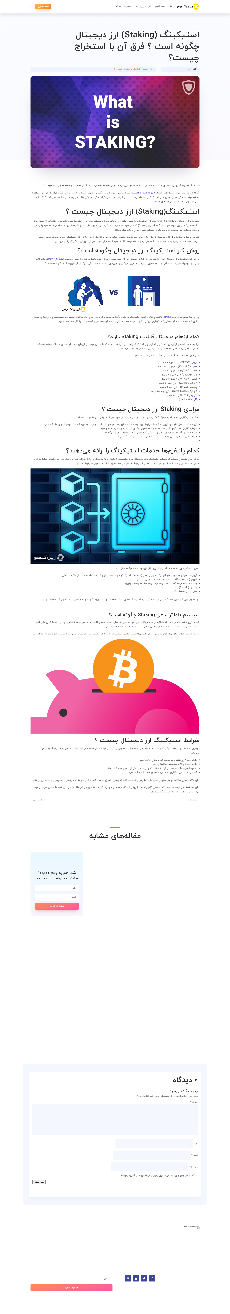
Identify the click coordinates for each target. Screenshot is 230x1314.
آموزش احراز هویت (102, 1232)
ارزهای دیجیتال (148, 69)
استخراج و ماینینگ (132, 69)
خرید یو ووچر (149, 1247)
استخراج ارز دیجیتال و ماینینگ (146, 193)
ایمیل (194, 1155)
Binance (137, 575)
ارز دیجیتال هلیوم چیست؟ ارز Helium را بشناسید (155, 928)
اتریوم (193, 395)
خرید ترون (151, 1242)
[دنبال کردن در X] (144, 1278)
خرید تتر (152, 1237)
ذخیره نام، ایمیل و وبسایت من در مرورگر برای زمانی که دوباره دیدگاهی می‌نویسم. (157, 1175)
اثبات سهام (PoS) (173, 317)
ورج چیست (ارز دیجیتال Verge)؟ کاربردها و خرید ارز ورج (149, 1023)
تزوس (194, 363)
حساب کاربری (160, 6)
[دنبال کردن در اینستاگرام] (136, 1278)
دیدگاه (194, 1102)
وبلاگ (118, 6)
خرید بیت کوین (148, 1232)
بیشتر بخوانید (187, 934)
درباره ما (108, 1242)
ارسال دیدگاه (39, 1182)
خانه (170, 6)
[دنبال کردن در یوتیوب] (128, 1278)
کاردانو (194, 399)
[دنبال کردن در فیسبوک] (152, 1278)
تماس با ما (128, 6)
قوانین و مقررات (104, 1247)
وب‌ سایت (193, 1166)
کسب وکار (117, 69)
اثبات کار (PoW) (55, 259)
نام (195, 1143)
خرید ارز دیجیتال (145, 6)
